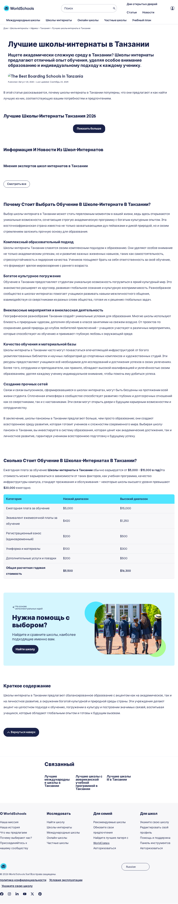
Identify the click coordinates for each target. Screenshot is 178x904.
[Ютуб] (24, 894)
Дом (5, 28)
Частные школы (115, 20)
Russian (131, 866)
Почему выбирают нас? (16, 837)
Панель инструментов (155, 843)
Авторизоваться (104, 848)
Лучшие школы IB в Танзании (119, 778)
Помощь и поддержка (155, 837)
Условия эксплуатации (65, 880)
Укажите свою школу (154, 822)
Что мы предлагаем (13, 832)
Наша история (10, 827)
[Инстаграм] (9, 894)
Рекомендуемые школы (109, 822)
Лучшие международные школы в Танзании (57, 781)
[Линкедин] (17, 894)
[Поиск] (114, 8)
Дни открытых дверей (142, 4)
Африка (34, 28)
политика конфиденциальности (23, 880)
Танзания (45, 28)
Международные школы (23, 20)
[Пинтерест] (40, 894)
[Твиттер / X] (32, 894)
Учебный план (141, 20)
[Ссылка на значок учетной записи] (172, 8)
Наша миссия (9, 822)
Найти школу (56, 822)
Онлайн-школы (88, 20)
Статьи (132, 12)
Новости (148, 12)
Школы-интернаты (59, 20)
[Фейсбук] (1, 894)
